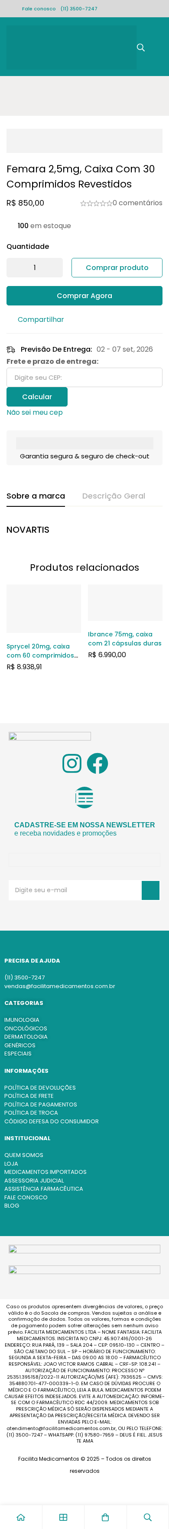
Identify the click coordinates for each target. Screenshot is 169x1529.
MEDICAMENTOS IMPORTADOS (45, 1172)
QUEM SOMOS (23, 1155)
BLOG (11, 1206)
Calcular (37, 397)
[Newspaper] (84, 797)
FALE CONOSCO (26, 1197)
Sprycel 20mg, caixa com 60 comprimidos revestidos (40, 655)
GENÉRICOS (20, 1045)
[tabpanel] (84, 532)
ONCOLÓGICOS (25, 1028)
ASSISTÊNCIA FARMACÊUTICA (43, 1189)
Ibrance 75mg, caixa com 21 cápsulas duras (125, 639)
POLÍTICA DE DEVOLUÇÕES (40, 1088)
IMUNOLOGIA (21, 1020)
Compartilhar (41, 319)
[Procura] (141, 47)
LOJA (11, 1164)
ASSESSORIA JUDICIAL (34, 1180)
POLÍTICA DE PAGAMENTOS (40, 1104)
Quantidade (27, 246)
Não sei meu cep (34, 412)
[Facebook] (97, 763)
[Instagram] (72, 763)
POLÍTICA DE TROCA (31, 1113)
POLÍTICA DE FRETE (29, 1096)
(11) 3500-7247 (79, 8)
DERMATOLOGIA (26, 1037)
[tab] (35, 496)
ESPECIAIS (18, 1053)
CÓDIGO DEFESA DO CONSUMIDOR (51, 1121)
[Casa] (21, 1517)
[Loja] (63, 1517)
